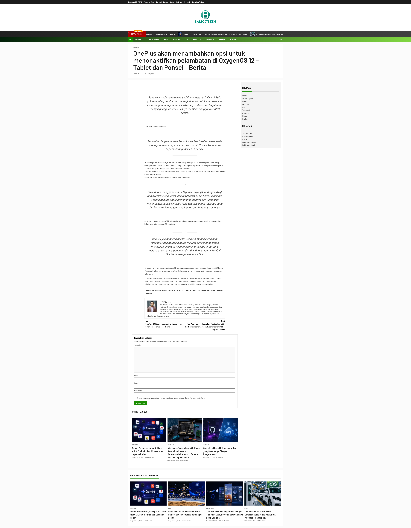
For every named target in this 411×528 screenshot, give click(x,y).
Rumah (138, 39)
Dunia (166, 39)
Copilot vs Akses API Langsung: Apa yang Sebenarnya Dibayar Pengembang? (219, 451)
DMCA (172, 2)
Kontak (233, 39)
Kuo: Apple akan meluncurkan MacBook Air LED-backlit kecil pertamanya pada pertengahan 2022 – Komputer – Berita (205, 325)
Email (136, 383)
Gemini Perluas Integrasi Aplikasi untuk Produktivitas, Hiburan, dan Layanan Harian (147, 451)
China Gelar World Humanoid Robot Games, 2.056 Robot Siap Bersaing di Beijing (185, 514)
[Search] (281, 40)
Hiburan (222, 39)
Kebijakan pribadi (198, 2)
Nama (136, 376)
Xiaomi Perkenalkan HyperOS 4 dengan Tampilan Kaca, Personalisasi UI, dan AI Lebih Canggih (186, 34)
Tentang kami (149, 2)
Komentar (138, 345)
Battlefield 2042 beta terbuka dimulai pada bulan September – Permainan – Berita (163, 324)
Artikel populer (152, 39)
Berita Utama (210, 508)
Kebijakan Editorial (183, 2)
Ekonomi (176, 39)
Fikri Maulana (139, 74)
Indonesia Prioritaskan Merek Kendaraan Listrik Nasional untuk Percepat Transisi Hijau (256, 34)
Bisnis (246, 508)
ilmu (186, 39)
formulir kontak (162, 2)
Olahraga (210, 39)
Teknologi (197, 39)
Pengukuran (185, 141)
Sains (169, 508)
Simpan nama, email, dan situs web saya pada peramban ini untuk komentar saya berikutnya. (171, 398)
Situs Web (138, 391)
